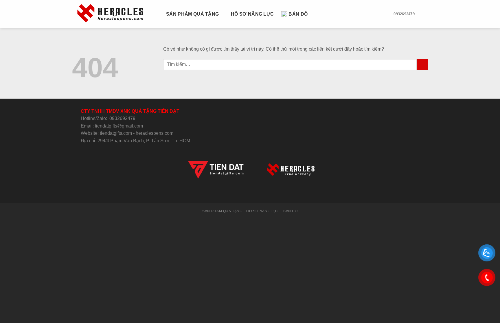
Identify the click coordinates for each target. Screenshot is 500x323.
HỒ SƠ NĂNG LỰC (252, 14)
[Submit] (422, 64)
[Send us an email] (250, 192)
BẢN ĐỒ (298, 14)
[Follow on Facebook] (228, 192)
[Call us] (257, 192)
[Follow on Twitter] (242, 192)
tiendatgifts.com (116, 133)
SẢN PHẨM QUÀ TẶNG (192, 14)
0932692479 (122, 118)
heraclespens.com (154, 133)
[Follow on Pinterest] (264, 192)
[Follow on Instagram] (236, 192)
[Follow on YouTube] (271, 192)
